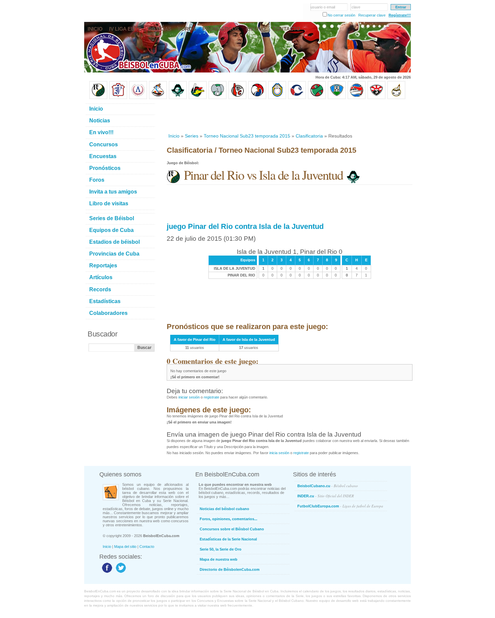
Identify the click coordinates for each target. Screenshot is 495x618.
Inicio (173, 136)
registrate (211, 397)
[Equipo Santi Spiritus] (257, 98)
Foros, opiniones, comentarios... (228, 519)
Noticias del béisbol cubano (224, 509)
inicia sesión (279, 453)
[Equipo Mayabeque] (158, 98)
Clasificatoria (309, 136)
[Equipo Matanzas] (198, 98)
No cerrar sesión (341, 15)
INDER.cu (325, 495)
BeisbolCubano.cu (327, 485)
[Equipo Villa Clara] (237, 98)
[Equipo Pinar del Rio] (98, 98)
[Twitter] (120, 572)
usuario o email (322, 7)
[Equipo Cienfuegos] (217, 98)
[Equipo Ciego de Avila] (277, 98)
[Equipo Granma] (357, 98)
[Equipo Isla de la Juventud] (178, 98)
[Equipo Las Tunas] (317, 98)
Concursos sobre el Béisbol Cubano (232, 529)
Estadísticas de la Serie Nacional (228, 539)
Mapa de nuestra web (218, 559)
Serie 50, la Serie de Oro (220, 549)
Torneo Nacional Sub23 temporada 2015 (247, 136)
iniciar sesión (189, 397)
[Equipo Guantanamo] (396, 98)
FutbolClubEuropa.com (340, 505)
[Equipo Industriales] (118, 98)
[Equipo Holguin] (337, 98)
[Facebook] (106, 572)
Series (191, 136)
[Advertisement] (289, 116)
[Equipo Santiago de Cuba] (376, 98)
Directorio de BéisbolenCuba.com (230, 569)
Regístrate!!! (400, 15)
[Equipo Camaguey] (297, 98)
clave (356, 7)
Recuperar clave (372, 15)
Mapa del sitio (125, 547)
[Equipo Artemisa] (138, 98)
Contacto (146, 547)
